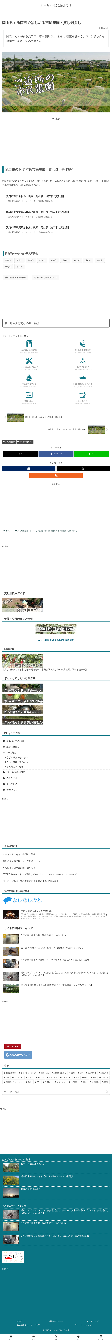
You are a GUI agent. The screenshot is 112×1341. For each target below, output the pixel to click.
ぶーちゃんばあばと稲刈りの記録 (19, 854)
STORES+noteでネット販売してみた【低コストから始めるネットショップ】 (41, 874)
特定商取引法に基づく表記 (28, 1325)
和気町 (77, 260)
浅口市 (19, 267)
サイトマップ (92, 1321)
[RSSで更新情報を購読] (56, 475)
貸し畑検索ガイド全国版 (15, 277)
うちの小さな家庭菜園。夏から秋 (19, 867)
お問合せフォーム (56, 1321)
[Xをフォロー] (83, 468)
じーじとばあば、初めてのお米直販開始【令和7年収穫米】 (32, 881)
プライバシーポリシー (83, 1325)
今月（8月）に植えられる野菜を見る (56, 640)
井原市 (31, 260)
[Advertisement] (56, 140)
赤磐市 (65, 260)
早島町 (8, 267)
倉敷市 (54, 260)
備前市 (42, 260)
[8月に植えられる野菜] (56, 629)
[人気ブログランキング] (18, 1055)
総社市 (100, 260)
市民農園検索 (10, 442)
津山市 (88, 260)
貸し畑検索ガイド (26, 442)
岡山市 (19, 260)
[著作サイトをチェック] (28, 468)
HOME (19, 1321)
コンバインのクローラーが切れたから (21, 861)
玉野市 (8, 260)
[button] (107, 1091)
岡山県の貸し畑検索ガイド (45, 277)
